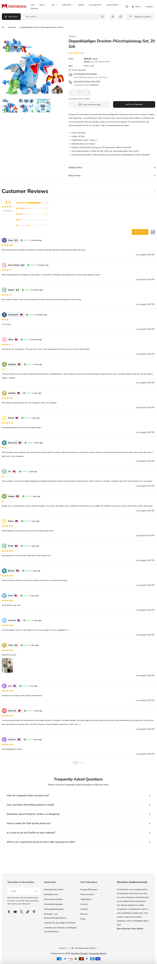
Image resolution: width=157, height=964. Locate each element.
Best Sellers (13, 17)
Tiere (53, 5)
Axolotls (84, 909)
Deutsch (149, 7)
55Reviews (7, 211)
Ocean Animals (87, 894)
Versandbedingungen (53, 904)
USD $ (137, 7)
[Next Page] (84, 762)
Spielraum (34, 8)
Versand (87, 62)
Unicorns (84, 904)
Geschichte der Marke (53, 889)
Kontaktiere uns (51, 894)
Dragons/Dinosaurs (89, 889)
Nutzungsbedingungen (54, 909)
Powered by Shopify (98, 953)
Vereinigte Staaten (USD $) (85, 948)
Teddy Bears (66, 5)
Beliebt (81, 5)
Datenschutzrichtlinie (53, 899)
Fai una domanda (79, 70)
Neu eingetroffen (95, 5)
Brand (42, 5)
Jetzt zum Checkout (134, 104)
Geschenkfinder (112, 5)
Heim (33, 5)
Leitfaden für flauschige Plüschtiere (59, 922)
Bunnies (84, 914)
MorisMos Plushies (79, 953)
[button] (10, 107)
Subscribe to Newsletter (20, 882)
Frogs (82, 919)
